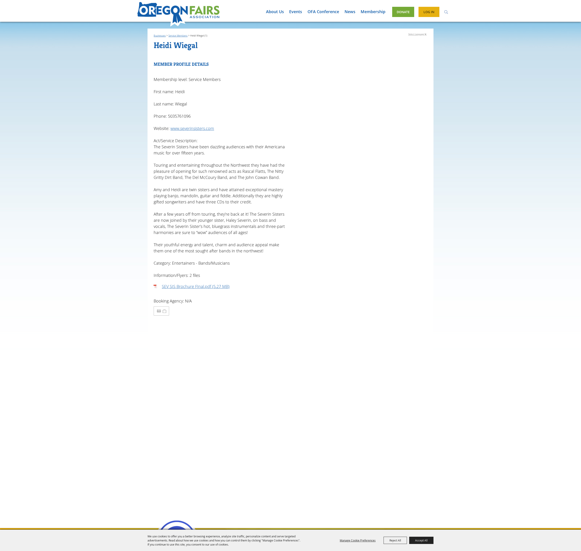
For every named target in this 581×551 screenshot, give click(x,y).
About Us (275, 11)
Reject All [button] (395, 540)
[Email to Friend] (159, 311)
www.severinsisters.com (192, 128)
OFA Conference (323, 11)
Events (295, 11)
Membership (373, 11)
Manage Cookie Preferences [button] (358, 540)
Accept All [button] (421, 540)
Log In (428, 12)
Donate (403, 12)
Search (446, 12)
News (350, 11)
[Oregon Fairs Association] (178, 14)
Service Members (177, 35)
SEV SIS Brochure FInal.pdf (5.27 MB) (195, 286)
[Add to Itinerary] (165, 311)
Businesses (160, 35)
